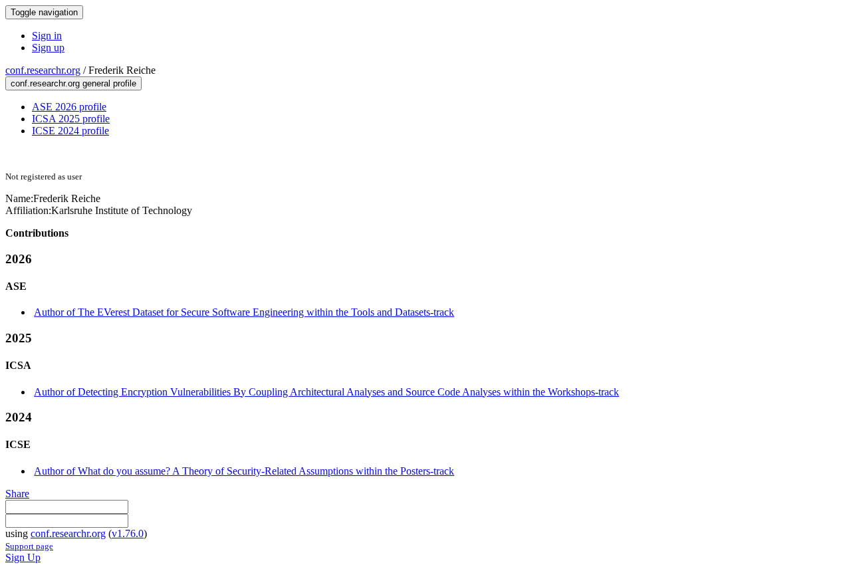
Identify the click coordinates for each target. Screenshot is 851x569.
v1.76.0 (128, 533)
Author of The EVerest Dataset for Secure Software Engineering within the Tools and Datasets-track (244, 312)
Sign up (48, 47)
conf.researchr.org (42, 70)
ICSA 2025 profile (71, 118)
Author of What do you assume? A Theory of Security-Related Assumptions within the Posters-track (244, 471)
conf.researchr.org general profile (73, 83)
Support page (29, 546)
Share (17, 493)
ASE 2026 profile (69, 106)
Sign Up (23, 557)
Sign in (47, 35)
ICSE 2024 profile (70, 130)
